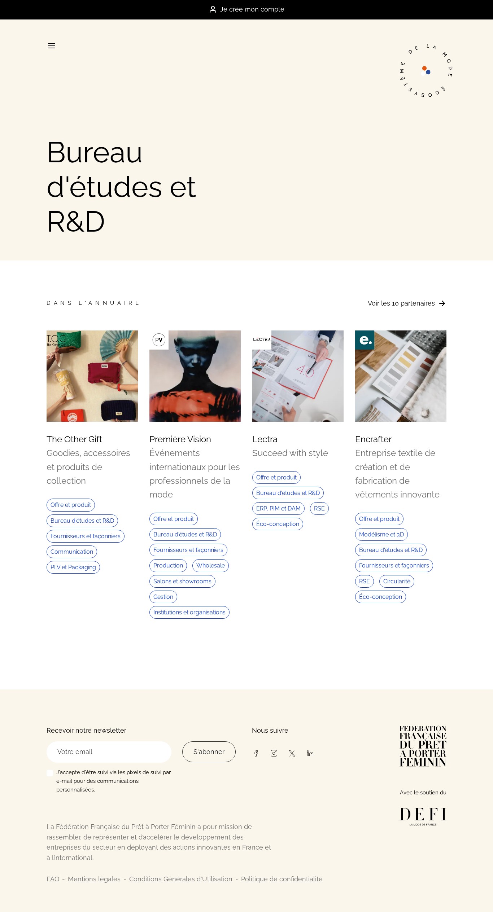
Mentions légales (94, 879)
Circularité (396, 581)
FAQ (53, 879)
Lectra (265, 439)
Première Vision (180, 439)
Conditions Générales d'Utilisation (180, 879)
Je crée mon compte (252, 9)
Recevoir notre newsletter (86, 730)
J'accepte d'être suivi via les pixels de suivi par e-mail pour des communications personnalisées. (113, 781)
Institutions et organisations (189, 612)
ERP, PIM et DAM (278, 508)
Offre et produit (71, 504)
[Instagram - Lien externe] (274, 752)
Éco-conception (277, 524)
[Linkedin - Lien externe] (310, 752)
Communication (72, 551)
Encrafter (373, 439)
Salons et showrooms (182, 581)
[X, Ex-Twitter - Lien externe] (292, 752)
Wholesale (210, 565)
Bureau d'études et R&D (82, 520)
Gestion (163, 596)
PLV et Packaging (73, 567)
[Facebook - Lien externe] (255, 752)
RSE (319, 508)
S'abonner (208, 751)
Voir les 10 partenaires (401, 303)
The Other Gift (74, 439)
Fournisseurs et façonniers (86, 536)
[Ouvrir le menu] (51, 46)
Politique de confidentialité (282, 879)
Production (168, 565)
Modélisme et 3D (381, 534)
